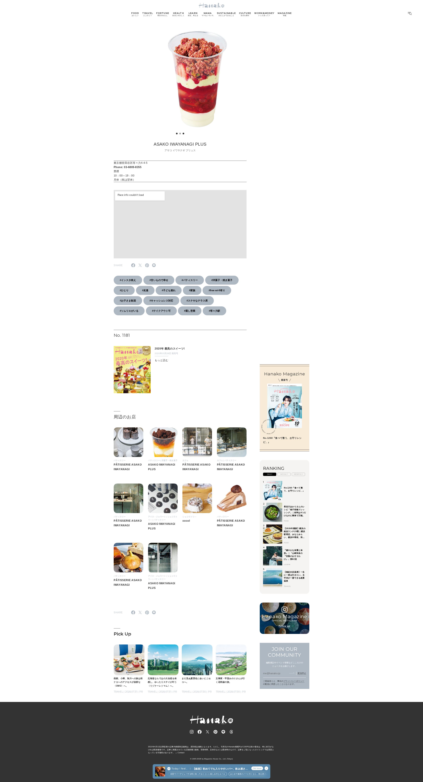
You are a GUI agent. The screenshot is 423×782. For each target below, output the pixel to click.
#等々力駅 (214, 310)
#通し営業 (189, 310)
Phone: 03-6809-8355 (127, 167)
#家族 (192, 290)
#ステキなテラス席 (197, 300)
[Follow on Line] (223, 732)
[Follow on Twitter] (208, 732)
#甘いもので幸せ (159, 280)
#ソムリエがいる (129, 310)
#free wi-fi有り (217, 290)
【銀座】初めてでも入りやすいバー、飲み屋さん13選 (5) (220, 768)
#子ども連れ (168, 290)
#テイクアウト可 (161, 310)
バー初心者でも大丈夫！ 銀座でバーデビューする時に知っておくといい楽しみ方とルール (179, 774)
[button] (177, 133)
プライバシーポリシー (294, 681)
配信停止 (302, 673)
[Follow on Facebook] (200, 732)
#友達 (145, 290)
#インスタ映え (128, 280)
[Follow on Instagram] (192, 732)
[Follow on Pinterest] (215, 732)
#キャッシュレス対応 (161, 300)
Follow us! (284, 626)
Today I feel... (179, 768)
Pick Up (122, 634)
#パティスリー (190, 280)
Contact (181, 753)
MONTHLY (298, 474)
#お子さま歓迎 (128, 300)
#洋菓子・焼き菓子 (221, 280)
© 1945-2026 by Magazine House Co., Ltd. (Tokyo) (211, 759)
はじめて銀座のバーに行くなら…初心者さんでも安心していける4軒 (251, 774)
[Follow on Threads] (231, 732)
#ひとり (124, 290)
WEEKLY (284, 474)
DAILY (269, 474)
